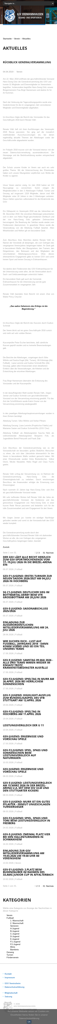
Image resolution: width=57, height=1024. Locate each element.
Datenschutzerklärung (14, 987)
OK (29, 1022)
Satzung (8, 996)
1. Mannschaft (16, 920)
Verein (17, 38)
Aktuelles (26, 38)
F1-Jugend (15, 941)
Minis (12, 947)
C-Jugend (14, 934)
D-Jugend (14, 936)
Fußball (10, 918)
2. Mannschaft (16, 923)
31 (44, 553)
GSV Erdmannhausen (25, 1006)
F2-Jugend (15, 944)
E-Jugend (14, 939)
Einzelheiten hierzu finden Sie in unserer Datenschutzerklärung (29, 1016)
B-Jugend (14, 931)
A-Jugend (14, 928)
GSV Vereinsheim (13, 983)
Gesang (10, 952)
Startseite (7, 38)
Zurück (6, 547)
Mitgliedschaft (11, 993)
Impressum (10, 977)
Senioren (14, 926)
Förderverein (13, 957)
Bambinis (14, 949)
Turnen (10, 955)
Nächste (50, 553)
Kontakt (8, 974)
